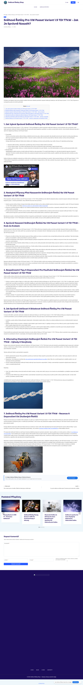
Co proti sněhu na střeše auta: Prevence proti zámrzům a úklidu (64, 487)
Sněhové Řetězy (44, 7)
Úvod (35, 7)
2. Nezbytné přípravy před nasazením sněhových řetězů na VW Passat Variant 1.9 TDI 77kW (24, 110)
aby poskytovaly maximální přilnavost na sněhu (36, 359)
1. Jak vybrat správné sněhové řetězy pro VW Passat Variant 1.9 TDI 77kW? (20, 109)
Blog (73, 2)
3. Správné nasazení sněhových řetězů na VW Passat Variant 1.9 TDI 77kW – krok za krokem (24, 112)
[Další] (80, 513)
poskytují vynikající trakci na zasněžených (48, 428)
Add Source (75, 682)
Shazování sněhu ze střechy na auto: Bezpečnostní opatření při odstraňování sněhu (51, 518)
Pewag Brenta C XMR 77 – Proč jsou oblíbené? (9, 516)
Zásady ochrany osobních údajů (49, 677)
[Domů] (4, 14)
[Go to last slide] (3, 513)
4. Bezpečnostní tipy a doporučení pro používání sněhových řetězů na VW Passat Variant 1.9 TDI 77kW (26, 113)
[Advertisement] (41, 37)
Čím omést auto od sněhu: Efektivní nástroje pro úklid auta (17, 487)
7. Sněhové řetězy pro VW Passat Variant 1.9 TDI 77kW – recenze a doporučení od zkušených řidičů (25, 118)
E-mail (31, 560)
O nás (66, 2)
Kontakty (49, 669)
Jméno (6, 560)
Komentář (7, 543)
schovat (28, 106)
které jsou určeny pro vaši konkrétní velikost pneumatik (35, 206)
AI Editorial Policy (41, 683)
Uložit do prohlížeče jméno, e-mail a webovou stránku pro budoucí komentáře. (67, 559)
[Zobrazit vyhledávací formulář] (78, 2)
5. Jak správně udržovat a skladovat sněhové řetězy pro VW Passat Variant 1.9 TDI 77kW (23, 115)
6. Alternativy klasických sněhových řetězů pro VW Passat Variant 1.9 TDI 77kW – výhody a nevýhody (26, 116)
